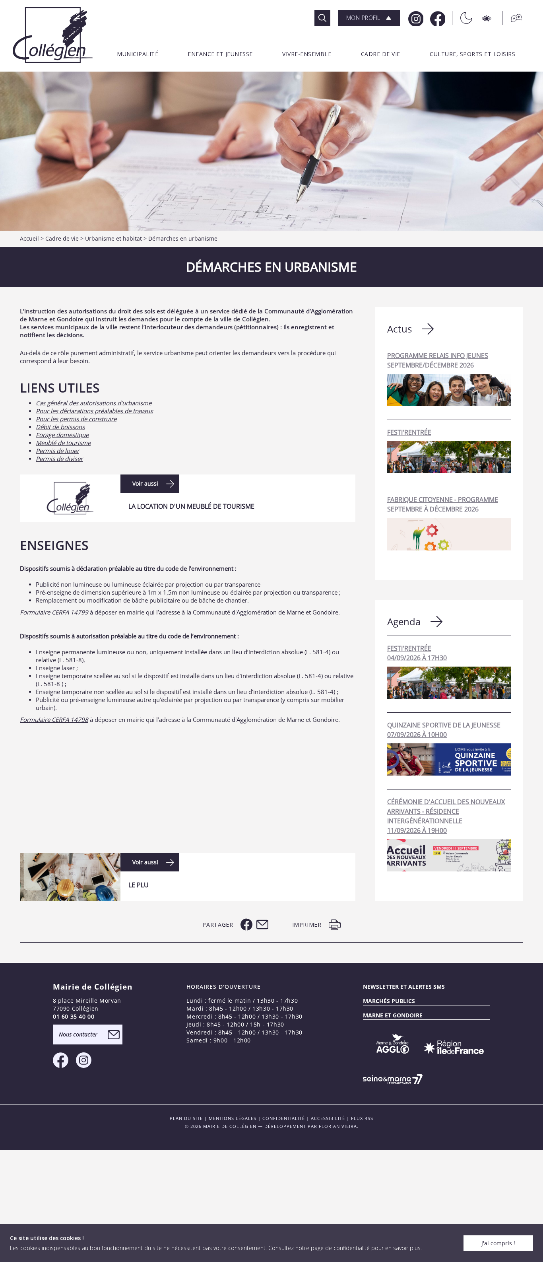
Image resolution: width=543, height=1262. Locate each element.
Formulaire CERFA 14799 (54, 612)
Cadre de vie (62, 238)
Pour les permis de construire (76, 419)
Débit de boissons (60, 427)
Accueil (29, 238)
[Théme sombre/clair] (462, 18)
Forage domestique (62, 435)
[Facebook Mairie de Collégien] (437, 18)
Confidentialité (283, 1118)
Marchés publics (389, 1001)
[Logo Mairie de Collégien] (53, 35)
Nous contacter (78, 1034)
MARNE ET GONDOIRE (393, 1015)
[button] (369, 18)
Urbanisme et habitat (113, 238)
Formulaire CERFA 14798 (54, 719)
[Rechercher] (322, 18)
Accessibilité (328, 1118)
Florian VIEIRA (338, 1126)
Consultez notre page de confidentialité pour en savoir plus (344, 1248)
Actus (399, 329)
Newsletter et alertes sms (404, 986)
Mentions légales (232, 1118)
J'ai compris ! (498, 1243)
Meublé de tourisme (63, 443)
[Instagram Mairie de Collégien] (415, 18)
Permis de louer (57, 451)
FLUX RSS (362, 1118)
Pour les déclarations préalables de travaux (94, 411)
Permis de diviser (59, 459)
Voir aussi (145, 483)
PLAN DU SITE (186, 1118)
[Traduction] (512, 18)
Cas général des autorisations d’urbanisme (93, 403)
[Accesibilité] (487, 18)
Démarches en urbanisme (182, 238)
